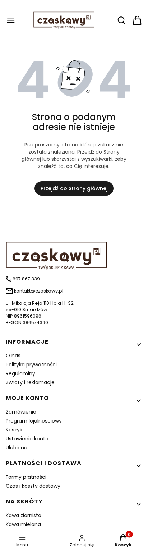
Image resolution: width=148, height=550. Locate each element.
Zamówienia (21, 411)
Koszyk (14, 429)
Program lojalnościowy (34, 420)
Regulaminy (20, 373)
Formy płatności (26, 477)
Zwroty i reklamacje (30, 382)
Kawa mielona (23, 524)
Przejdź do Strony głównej (74, 188)
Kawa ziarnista (23, 515)
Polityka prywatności (31, 364)
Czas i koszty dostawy (33, 485)
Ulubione (16, 447)
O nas (13, 355)
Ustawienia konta (27, 438)
